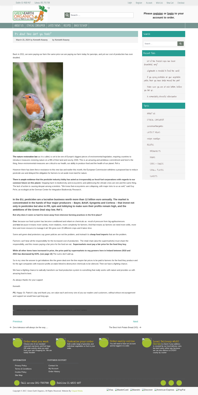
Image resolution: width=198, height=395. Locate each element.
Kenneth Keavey (40, 40)
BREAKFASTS (155, 151)
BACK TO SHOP (80, 25)
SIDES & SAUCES (157, 163)
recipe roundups (153, 138)
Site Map (18, 375)
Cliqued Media (77, 391)
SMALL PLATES (157, 170)
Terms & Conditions (23, 369)
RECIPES (67, 25)
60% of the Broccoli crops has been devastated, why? (159, 62)
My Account (53, 368)
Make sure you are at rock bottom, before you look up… (163, 88)
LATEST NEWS (54, 25)
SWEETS (153, 176)
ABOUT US (19, 25)
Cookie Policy (20, 372)
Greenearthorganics (60, 310)
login (170, 13)
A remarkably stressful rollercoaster (162, 96)
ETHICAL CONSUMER (36, 25)
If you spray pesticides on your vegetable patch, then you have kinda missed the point (162, 78)
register (158, 13)
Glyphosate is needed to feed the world (163, 71)
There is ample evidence (24, 179)
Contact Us (53, 365)
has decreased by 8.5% (28, 254)
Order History (54, 371)
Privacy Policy (21, 365)
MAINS (152, 157)
